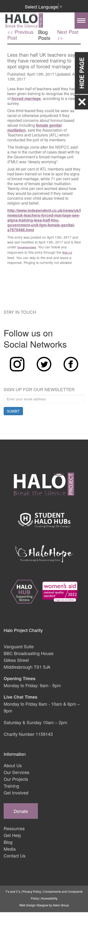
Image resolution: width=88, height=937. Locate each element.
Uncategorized (26, 247)
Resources (14, 828)
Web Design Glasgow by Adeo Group (44, 905)
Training (11, 786)
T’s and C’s (12, 891)
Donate (21, 811)
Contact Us (14, 855)
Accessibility (49, 898)
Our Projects (16, 779)
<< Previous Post (20, 35)
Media (10, 849)
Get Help (12, 835)
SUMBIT (13, 411)
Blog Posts (44, 35)
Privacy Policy (31, 891)
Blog (8, 842)
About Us (13, 765)
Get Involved (16, 792)
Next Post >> (67, 35)
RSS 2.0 (67, 252)
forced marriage (26, 98)
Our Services (16, 772)
